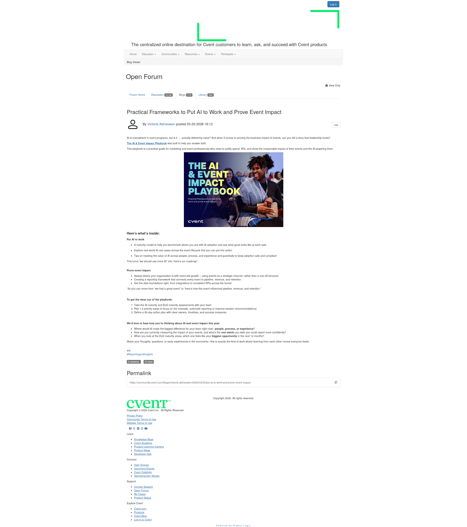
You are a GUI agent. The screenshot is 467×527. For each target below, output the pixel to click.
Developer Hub (142, 454)
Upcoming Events (144, 468)
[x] (134, 428)
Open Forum (141, 490)
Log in (333, 4)
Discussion (161, 94)
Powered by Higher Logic (233, 525)
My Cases (140, 494)
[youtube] (146, 428)
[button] (149, 54)
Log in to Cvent (143, 519)
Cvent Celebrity (143, 472)
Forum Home (137, 94)
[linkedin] (138, 428)
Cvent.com (140, 508)
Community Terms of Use (141, 419)
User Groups (141, 465)
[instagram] (142, 428)
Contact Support (143, 487)
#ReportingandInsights (140, 354)
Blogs (185, 94)
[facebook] (130, 428)
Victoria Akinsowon (161, 123)
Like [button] (336, 124)
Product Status (142, 497)
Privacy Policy (135, 415)
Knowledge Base (143, 439)
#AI (129, 350)
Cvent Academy (143, 443)
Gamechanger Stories (146, 476)
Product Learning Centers (149, 446)
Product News (142, 450)
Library (206, 94)
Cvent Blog (140, 516)
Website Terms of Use (139, 423)
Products (139, 512)
